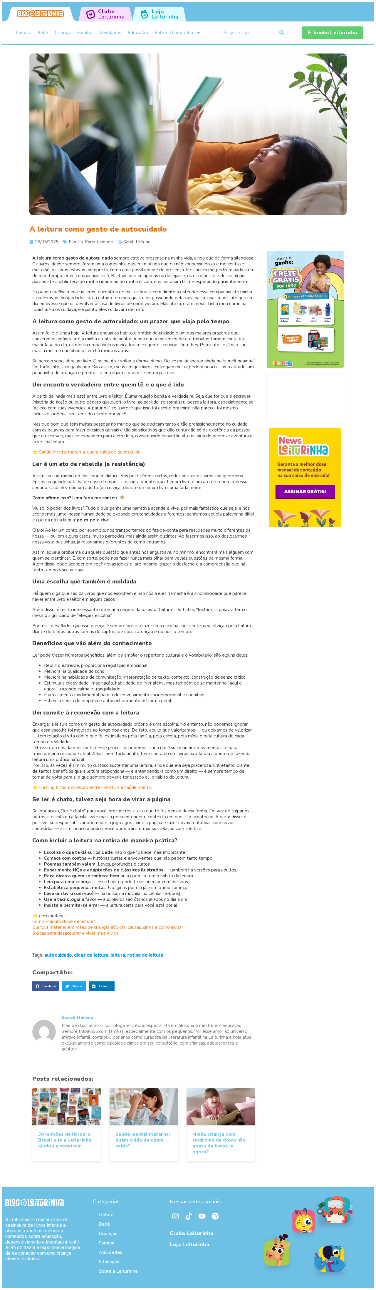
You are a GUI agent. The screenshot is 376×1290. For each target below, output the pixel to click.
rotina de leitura (145, 955)
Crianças (108, 1233)
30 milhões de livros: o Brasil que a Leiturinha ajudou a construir (64, 1140)
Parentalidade (99, 242)
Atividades (110, 33)
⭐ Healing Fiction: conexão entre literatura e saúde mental (92, 787)
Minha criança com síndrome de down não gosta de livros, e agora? (219, 1143)
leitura (117, 955)
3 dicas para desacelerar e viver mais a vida (75, 933)
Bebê (42, 33)
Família (85, 33)
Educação (138, 33)
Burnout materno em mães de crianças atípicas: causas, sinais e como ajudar (107, 927)
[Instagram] (176, 1216)
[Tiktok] (189, 1216)
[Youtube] (202, 1216)
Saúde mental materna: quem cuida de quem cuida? (142, 1140)
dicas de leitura (91, 955)
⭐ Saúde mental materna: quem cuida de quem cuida (86, 452)
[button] (45, 986)
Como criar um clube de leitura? (63, 921)
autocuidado (58, 955)
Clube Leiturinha (192, 1233)
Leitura (23, 33)
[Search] (282, 33)
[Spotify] (215, 1216)
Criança (63, 33)
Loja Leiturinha (189, 1244)
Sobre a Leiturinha (174, 33)
